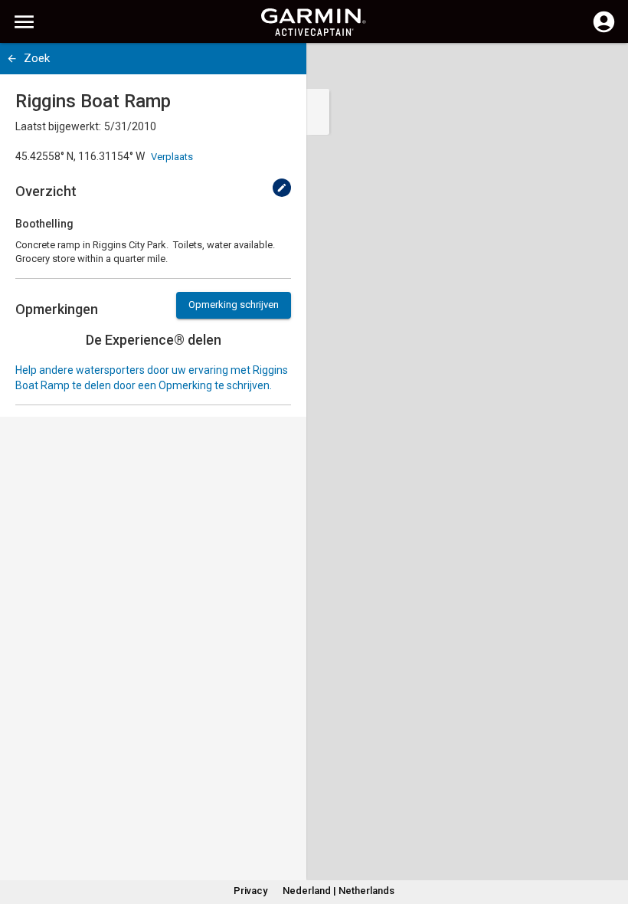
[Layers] (602, 69)
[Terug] (12, 58)
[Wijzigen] (282, 188)
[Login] (604, 31)
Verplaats (172, 156)
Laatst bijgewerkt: (58, 126)
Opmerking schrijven (233, 304)
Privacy (250, 890)
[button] (608, 834)
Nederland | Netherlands (338, 890)
